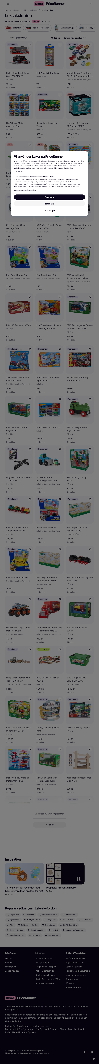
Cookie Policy (18, 171)
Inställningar (49, 210)
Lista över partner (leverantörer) (25, 190)
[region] (49, 183)
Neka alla (49, 204)
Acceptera (49, 197)
